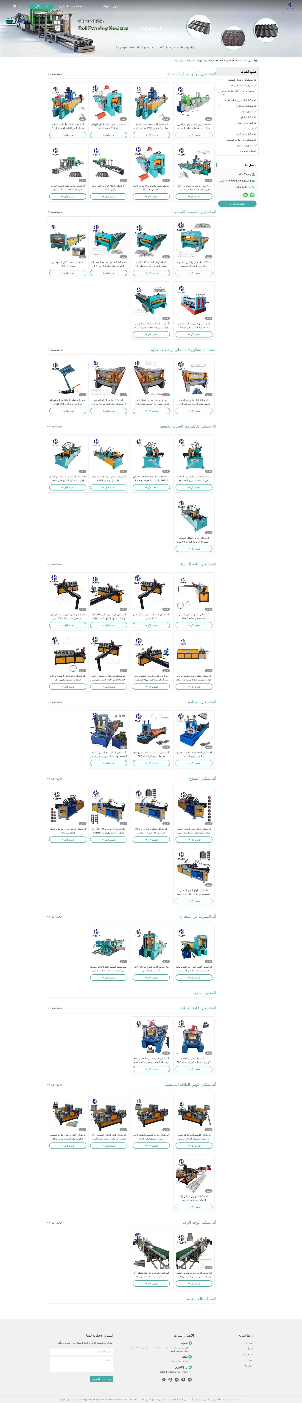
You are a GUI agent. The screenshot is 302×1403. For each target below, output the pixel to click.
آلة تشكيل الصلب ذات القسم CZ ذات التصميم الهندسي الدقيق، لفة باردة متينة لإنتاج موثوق (108, 756)
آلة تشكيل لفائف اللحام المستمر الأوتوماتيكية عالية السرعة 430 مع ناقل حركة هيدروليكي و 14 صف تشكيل (108, 404)
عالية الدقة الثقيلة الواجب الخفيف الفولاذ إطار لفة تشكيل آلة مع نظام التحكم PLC (67, 480)
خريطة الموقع (217, 1399)
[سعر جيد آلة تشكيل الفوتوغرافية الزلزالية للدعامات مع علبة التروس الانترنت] (194, 1174)
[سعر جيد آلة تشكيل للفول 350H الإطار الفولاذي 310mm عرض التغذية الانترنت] (108, 102)
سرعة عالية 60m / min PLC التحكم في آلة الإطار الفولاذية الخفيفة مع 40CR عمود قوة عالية (151, 480)
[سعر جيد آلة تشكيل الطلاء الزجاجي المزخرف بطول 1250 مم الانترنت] (108, 164)
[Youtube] (177, 1380)
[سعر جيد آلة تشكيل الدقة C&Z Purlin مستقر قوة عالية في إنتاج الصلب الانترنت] (194, 730)
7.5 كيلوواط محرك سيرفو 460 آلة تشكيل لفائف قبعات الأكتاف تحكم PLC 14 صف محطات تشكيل (194, 189)
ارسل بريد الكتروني (102, 1379)
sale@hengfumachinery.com (236, 180)
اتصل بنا (63, 6)
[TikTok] (170, 1380)
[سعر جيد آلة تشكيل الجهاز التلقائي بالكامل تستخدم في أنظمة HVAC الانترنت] (194, 593)
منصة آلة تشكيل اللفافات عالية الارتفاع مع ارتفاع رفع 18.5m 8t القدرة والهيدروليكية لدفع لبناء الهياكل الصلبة (67, 404)
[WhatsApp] (252, 195)
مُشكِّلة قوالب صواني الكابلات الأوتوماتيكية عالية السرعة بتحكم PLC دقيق (194, 1062)
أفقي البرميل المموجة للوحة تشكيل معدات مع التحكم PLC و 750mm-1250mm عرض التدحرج (194, 327)
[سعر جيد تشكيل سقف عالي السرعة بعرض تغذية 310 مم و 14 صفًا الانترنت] (151, 164)
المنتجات (94, 6)
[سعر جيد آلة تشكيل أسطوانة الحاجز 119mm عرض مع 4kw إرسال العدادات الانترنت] (151, 807)
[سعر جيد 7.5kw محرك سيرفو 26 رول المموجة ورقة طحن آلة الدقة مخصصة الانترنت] (194, 240)
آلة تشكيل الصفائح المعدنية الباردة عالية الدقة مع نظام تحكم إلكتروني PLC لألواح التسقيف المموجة (109, 266)
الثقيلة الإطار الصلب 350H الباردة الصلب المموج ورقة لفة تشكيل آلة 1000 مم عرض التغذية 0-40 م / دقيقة (151, 266)
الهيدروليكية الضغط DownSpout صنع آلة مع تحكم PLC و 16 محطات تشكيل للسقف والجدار (108, 971)
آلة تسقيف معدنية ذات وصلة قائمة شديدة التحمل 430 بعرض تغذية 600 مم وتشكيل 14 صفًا (151, 404)
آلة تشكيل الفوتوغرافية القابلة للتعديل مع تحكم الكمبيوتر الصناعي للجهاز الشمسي (194, 1139)
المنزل (116, 6)
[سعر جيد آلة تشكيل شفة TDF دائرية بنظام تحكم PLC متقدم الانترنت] (151, 593)
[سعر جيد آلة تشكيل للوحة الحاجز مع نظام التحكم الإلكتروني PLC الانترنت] (67, 807)
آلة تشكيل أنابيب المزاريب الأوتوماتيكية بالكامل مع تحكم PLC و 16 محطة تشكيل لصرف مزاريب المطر (194, 971)
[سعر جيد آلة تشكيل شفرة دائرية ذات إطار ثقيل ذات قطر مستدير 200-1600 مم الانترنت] (67, 593)
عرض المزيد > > (54, 74)
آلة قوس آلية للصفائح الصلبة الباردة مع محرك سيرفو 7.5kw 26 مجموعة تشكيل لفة (151, 327)
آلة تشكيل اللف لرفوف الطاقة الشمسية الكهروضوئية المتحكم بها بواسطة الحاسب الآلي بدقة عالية (67, 1139)
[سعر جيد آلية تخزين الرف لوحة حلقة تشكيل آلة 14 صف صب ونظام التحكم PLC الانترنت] (151, 1251)
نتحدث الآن (41, 6)
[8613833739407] (164, 1380)
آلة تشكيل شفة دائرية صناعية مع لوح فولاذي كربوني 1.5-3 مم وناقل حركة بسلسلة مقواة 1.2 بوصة (194, 680)
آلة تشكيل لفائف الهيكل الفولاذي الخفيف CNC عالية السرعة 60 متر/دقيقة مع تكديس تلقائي (194, 542)
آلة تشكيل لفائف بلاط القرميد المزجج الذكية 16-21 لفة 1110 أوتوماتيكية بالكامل (68, 189)
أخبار (250, 1360)
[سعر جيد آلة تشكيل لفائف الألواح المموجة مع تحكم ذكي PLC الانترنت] (67, 240)
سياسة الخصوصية (235, 1399)
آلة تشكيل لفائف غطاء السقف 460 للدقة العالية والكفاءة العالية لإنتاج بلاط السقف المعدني (67, 128)
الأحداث (78, 6)
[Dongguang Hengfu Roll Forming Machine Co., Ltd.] (290, 6)
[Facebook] (183, 1380)
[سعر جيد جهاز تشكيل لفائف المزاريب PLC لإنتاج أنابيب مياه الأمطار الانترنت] (151, 945)
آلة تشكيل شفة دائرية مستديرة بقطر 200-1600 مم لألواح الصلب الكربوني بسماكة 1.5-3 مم (109, 680)
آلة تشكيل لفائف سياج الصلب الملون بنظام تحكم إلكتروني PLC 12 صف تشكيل (194, 833)
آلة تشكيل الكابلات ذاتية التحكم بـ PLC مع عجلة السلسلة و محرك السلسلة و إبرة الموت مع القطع (151, 1062)
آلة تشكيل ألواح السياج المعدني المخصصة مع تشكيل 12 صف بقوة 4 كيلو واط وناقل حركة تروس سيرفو (194, 894)
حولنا (106, 6)
